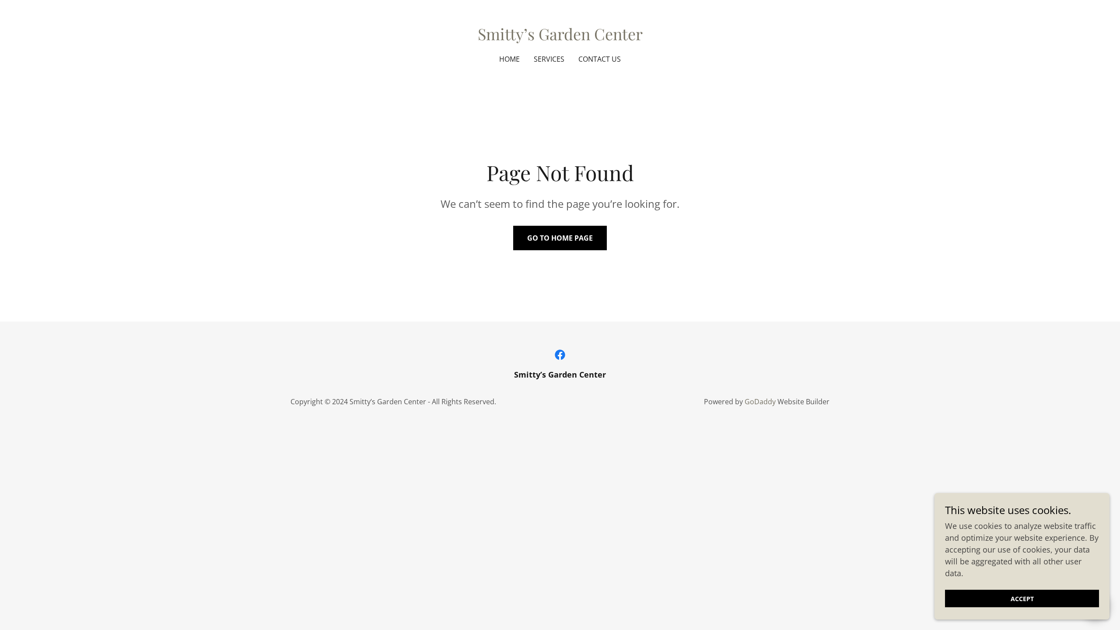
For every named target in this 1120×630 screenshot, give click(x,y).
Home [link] (509, 59)
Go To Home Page (560, 238)
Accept (1022, 599)
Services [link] (549, 59)
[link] (560, 37)
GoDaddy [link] (760, 401)
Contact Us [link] (599, 59)
